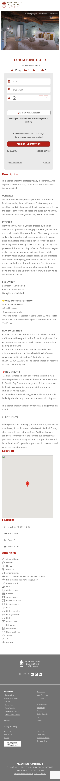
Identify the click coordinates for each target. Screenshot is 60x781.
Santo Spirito (9, 695)
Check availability (29, 112)
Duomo (7, 701)
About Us (7, 731)
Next (57, 30)
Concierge (40, 698)
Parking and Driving (10, 726)
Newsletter (41, 708)
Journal (39, 720)
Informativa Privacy (43, 738)
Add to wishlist (15, 162)
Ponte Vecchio (10, 708)
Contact (39, 711)
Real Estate (8, 734)
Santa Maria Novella (12, 698)
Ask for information (28, 144)
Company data (42, 741)
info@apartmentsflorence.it (23, 774)
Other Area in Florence (12, 715)
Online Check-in (42, 714)
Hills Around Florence (12, 711)
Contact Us (12, 151)
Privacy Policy (41, 731)
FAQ (38, 717)
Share (47, 162)
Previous (2, 30)
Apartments (41, 692)
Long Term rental (43, 695)
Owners (6, 738)
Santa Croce (9, 705)
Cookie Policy (41, 734)
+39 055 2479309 (44, 151)
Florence (7, 720)
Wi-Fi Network (42, 704)
